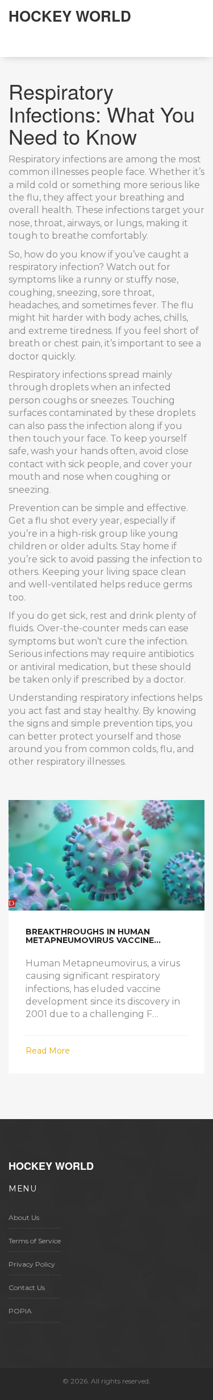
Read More (48, 1051)
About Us (24, 1217)
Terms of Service (35, 1240)
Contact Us (27, 1287)
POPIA (20, 1311)
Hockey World (70, 15)
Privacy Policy (32, 1264)
